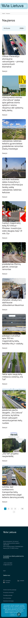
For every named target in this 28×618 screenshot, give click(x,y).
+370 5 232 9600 (7, 563)
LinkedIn (22, 580)
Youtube (7, 582)
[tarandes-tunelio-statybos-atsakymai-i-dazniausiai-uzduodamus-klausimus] (14, 288)
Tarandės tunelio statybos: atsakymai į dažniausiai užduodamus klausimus (13, 301)
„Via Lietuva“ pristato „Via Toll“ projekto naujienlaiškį (12, 453)
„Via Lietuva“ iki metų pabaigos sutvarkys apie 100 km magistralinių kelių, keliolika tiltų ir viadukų (12, 338)
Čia (22, 612)
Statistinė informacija (8, 601)
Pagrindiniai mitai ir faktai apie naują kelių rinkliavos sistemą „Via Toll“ (12, 375)
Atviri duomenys (7, 598)
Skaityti (4, 71)
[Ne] (25, 610)
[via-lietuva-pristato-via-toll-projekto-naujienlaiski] (14, 442)
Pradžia (3, 13)
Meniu (24, 6)
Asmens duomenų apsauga (9, 589)
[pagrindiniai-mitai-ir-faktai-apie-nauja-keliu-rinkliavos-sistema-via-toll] (14, 362)
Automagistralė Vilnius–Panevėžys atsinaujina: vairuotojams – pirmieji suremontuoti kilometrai (12, 60)
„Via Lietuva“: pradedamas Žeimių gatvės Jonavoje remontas (11, 265)
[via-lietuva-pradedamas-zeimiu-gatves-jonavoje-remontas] (14, 252)
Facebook (7, 580)
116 (22, 508)
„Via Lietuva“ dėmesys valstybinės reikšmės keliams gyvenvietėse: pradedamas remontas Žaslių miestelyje (12, 143)
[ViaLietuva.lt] (12, 6)
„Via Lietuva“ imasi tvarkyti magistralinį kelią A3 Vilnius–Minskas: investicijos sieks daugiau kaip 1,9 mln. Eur (12, 227)
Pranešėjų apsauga (7, 595)
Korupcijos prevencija (8, 592)
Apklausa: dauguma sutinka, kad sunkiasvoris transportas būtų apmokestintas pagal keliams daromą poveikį (13, 491)
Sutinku (12, 614)
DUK (4, 570)
